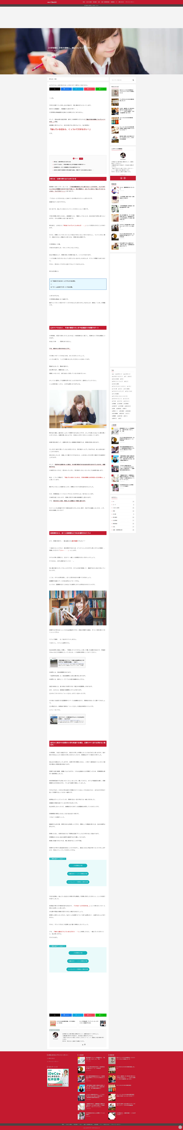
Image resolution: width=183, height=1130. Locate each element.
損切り (125, 408)
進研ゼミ (115, 418)
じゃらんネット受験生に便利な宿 (78, 882)
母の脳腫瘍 (115, 413)
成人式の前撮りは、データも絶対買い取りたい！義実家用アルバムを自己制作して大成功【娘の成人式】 (127, 217)
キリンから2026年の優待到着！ (124, 1085)
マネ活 (114, 401)
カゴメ (120, 388)
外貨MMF (115, 406)
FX (116, 2)
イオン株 (115, 388)
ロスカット (127, 401)
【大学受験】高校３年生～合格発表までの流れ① (127, 197)
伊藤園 (114, 403)
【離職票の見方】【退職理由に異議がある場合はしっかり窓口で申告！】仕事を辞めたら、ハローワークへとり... (127, 477)
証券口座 (120, 416)
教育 (84, 2)
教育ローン (115, 411)
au (113, 374)
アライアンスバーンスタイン (119, 386)
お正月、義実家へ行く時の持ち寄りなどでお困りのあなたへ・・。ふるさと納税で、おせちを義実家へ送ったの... (127, 111)
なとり (126, 381)
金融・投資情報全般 (105, 2)
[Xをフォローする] (82, 1044)
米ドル (128, 413)
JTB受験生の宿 (77, 865)
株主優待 (95, 2)
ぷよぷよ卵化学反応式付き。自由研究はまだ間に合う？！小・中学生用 (127, 235)
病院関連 (113, 2)
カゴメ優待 (127, 388)
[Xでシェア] (54, 89)
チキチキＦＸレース (117, 398)
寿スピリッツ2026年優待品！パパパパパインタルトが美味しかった (127, 91)
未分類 (123, 514)
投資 (114, 408)
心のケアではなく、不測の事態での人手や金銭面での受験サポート (69, 164)
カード (123, 504)
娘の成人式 (128, 406)
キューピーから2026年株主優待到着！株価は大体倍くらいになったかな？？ (127, 128)
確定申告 (122, 413)
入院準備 (120, 403)
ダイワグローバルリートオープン (120, 396)
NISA (122, 379)
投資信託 (119, 408)
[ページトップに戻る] (180, 1127)
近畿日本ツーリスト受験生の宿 (78, 874)
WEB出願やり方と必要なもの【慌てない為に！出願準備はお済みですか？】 (127, 244)
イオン (129, 386)
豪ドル (126, 416)
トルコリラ (126, 398)
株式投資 (128, 411)
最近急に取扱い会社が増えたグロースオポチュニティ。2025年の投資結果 (127, 138)
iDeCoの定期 (116, 379)
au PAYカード (127, 374)
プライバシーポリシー (129, 2)
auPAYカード (119, 374)
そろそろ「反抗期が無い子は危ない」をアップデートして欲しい (127, 226)
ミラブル (120, 401)
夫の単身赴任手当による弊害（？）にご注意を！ (126, 485)
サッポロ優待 (116, 393)
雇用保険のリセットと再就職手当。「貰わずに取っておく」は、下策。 (127, 430)
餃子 (120, 418)
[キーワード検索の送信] (133, 80)
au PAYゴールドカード (118, 376)
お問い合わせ (121, 2)
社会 (99, 2)
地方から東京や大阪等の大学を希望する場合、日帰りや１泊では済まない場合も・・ (74, 170)
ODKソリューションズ (118, 381)
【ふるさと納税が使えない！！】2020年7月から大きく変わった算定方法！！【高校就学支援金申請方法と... (127, 468)
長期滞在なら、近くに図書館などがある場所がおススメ (67, 167)
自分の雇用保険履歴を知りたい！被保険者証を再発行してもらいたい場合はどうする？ (127, 448)
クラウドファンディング (118, 391)
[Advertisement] (91, 17)
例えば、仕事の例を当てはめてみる (62, 161)
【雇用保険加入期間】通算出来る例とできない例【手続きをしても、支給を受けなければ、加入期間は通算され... (127, 458)
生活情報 (123, 520)
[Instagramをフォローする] (84, 1044)
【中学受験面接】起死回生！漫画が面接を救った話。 (127, 206)
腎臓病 (114, 416)
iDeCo (130, 376)
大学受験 (121, 406)
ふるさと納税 (89, 2)
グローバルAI (129, 391)
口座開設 (126, 403)
